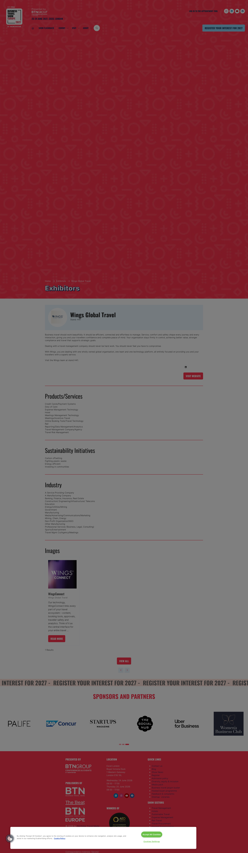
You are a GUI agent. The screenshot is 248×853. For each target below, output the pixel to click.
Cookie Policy (59, 838)
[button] (10, 838)
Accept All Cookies (152, 834)
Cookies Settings (152, 841)
